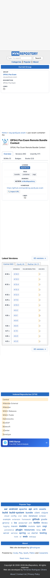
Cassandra (43, 553)
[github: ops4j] (4, 89)
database (33, 516)
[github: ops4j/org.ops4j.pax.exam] (25, 198)
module (32, 526)
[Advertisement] (25, 25)
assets (42, 509)
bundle (17, 174)
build (5, 512)
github (36, 519)
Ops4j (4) (20, 264)
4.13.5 (16, 279)
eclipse (42, 516)
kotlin (37, 522)
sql (28, 533)
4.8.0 (16, 326)
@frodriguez (35, 547)
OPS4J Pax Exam (9, 74)
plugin (19, 529)
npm (39, 526)
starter (35, 533)
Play (20, 553)
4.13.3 (16, 289)
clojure (44, 512)
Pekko (32, 553)
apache (23, 509)
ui (21, 536)
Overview (7, 154)
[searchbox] (19, 58)
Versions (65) (20, 154)
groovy (6, 522)
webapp (32, 537)
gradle (44, 519)
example (7, 519)
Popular (27, 62)
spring (22, 533)
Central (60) (8, 264)
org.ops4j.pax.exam (17, 133)
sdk (44, 529)
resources (29, 529)
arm (35, 509)
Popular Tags (25, 504)
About (35, 62)
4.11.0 (16, 300)
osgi (34, 174)
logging (6, 526)
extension (16, 519)
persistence (9, 530)
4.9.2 (16, 310)
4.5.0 (16, 341)
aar (6, 509)
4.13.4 (16, 284)
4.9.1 (16, 315)
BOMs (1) (7, 158)
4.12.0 (16, 295)
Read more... (25, 558)
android (13, 509)
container (26, 174)
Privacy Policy (34, 574)
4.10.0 (16, 305)
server (6, 533)
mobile (23, 526)
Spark (25, 553)
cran (20, 516)
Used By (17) (35, 154)
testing (43, 533)
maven (14, 526)
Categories (16, 62)
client (37, 512)
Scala (15, 553)
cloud (7, 516)
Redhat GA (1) (33, 264)
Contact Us (21, 574)
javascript (23, 523)
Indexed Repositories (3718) (25, 394)
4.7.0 (16, 331)
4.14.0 (16, 274)
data (25, 516)
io (12, 523)
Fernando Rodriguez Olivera (35, 570)
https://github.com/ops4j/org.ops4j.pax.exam (25, 188)
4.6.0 (16, 336)
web (25, 536)
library (44, 522)
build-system (17, 512)
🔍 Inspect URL (13, 191)
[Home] (25, 55)
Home (4, 133)
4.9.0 (16, 320)
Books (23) (29, 158)
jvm (31, 523)
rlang (38, 530)
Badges (18, 158)
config (14, 516)
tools (16, 537)
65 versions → (40, 258)
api (30, 509)
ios (16, 522)
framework (26, 519)
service (14, 533)
